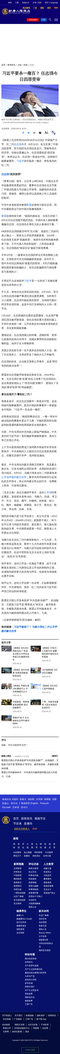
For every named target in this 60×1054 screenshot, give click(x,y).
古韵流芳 (47, 875)
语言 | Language (51, 3)
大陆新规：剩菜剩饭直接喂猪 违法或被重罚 (21, 705)
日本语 (15, 807)
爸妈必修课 (48, 886)
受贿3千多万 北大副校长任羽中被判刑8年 (21, 720)
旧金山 (5, 803)
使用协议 (52, 1015)
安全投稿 (7, 1019)
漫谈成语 (47, 882)
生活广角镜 (44, 915)
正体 (34, 3)
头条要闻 (17, 852)
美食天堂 (43, 926)
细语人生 (32, 907)
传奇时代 (29, 962)
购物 (35, 829)
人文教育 (49, 864)
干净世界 (45, 1024)
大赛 (17, 3)
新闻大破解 (33, 886)
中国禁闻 (17, 875)
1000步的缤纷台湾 (46, 945)
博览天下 (17, 856)
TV (44, 20)
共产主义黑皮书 (32, 990)
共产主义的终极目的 (33, 969)
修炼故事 (29, 1001)
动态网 (45, 1028)
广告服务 (18, 1019)
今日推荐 (49, 852)
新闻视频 (19, 864)
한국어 (24, 807)
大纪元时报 (33, 1024)
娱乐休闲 (44, 911)
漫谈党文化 (30, 997)
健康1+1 (20, 915)
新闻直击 (17, 882)
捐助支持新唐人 (22, 829)
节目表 (17, 823)
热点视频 (28, 852)
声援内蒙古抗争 (18, 477)
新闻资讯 (11, 65)
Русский (6, 807)
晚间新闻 (17, 879)
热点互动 (32, 872)
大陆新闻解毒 (34, 903)
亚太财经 (17, 903)
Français (44, 803)
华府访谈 (17, 889)
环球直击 (17, 872)
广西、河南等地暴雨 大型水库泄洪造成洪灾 (50, 705)
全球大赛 (47, 856)
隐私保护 (41, 1015)
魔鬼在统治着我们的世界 (35, 973)
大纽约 (15, 799)
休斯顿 (47, 799)
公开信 (5, 477)
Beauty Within (45, 933)
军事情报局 (33, 889)
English (34, 803)
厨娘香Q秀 (43, 940)
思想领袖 (32, 882)
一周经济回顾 (19, 893)
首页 (3, 65)
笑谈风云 (47, 872)
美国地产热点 (49, 893)
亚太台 (14, 803)
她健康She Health (24, 919)
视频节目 (40, 818)
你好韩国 (43, 922)
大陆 (19, 65)
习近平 (20, 161)
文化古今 (47, 889)
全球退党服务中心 (22, 1028)
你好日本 (43, 919)
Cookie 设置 (30, 1050)
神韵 (10, 3)
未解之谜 (47, 868)
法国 (54, 799)
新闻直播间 (33, 20)
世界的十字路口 (35, 896)
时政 (26, 65)
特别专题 (30, 954)
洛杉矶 (31, 799)
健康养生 (21, 911)
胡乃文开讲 (21, 922)
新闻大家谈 (33, 868)
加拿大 (23, 799)
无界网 (6, 1031)
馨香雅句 (47, 879)
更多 (27, 1031)
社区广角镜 (18, 896)
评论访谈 (34, 864)
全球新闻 (17, 868)
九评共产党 (30, 976)
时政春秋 (32, 879)
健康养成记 (21, 926)
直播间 (28, 823)
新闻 (15, 838)
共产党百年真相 (32, 965)
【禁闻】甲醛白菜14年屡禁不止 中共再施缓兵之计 (21, 689)
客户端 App (41, 1019)
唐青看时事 (33, 893)
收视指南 (30, 1015)
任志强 (17, 144)
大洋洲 (39, 799)
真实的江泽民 (31, 980)
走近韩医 (20, 933)
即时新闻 (38, 852)
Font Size (46, 132)
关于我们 (18, 1015)
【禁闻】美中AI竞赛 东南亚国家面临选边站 (21, 673)
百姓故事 (29, 994)
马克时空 (32, 900)
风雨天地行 (30, 986)
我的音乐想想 (45, 950)
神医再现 (20, 929)
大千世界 (43, 936)
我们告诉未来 (31, 958)
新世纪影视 (17, 1031)
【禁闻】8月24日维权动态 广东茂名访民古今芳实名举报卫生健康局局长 (21, 654)
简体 (40, 3)
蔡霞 (29, 204)
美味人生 (43, 929)
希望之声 (7, 1028)
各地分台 (25, 3)
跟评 (55, 756)
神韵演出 (36, 856)
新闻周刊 (17, 886)
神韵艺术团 (19, 1024)
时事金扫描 (33, 875)
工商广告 (29, 1004)
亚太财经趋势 (19, 900)
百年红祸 (29, 983)
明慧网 (36, 1028)
